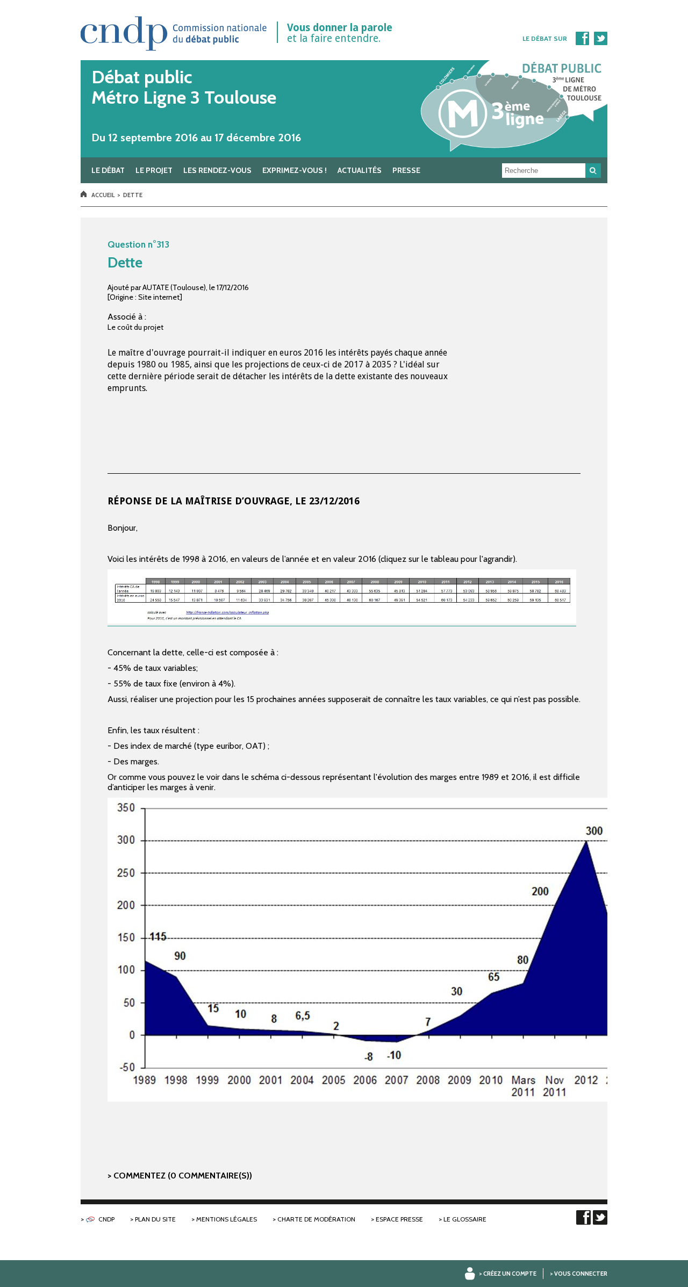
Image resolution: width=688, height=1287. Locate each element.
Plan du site (155, 1219)
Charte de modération (316, 1219)
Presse (406, 170)
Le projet (154, 170)
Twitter (600, 38)
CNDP (106, 1219)
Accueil (102, 195)
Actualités (360, 170)
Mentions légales (226, 1219)
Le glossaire (464, 1219)
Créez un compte (509, 1273)
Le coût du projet (135, 327)
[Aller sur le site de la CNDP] (174, 54)
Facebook (582, 38)
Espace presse (399, 1219)
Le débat (108, 170)
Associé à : (127, 317)
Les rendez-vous (217, 170)
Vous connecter (580, 1273)
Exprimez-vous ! (294, 170)
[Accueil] (344, 108)
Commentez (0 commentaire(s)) (182, 1175)
